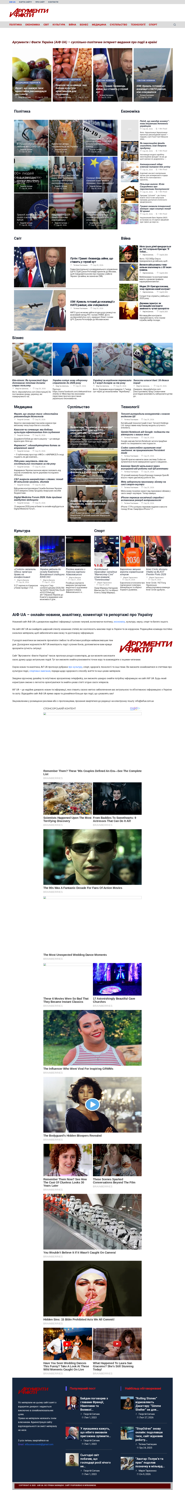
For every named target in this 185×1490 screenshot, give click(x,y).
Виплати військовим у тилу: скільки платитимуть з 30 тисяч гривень (155, 267)
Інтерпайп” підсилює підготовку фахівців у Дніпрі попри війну (90, 471)
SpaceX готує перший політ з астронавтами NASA (29, 217)
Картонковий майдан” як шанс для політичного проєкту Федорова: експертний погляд (65, 179)
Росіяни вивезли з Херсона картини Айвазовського (75, 572)
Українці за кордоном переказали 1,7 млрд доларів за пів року (112, 381)
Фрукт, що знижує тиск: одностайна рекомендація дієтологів (31, 91)
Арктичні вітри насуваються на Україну (65, 145)
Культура (59, 24)
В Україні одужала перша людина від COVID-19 (30, 145)
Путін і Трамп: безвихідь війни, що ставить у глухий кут (112, 89)
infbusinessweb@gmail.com (39, 1444)
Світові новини (105, 80)
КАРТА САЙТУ (25, 2)
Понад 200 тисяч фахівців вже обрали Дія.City (28, 180)
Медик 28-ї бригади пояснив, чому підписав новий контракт (154, 287)
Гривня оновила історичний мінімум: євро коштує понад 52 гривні (155, 208)
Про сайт (40, 2)
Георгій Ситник (24, 97)
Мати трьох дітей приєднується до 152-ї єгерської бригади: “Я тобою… (155, 249)
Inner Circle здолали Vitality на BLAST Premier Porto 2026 (156, 572)
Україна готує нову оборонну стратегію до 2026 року (70, 381)
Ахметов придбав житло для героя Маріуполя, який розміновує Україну (92, 503)
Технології (138, 24)
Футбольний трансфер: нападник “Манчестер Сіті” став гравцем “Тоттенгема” (105, 574)
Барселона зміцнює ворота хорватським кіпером (131, 572)
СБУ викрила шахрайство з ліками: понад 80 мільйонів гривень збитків (38, 480)
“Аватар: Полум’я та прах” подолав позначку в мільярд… (150, 1462)
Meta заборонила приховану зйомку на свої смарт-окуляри (143, 483)
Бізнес (84, 24)
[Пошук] (175, 25)
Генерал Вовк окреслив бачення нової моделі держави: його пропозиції (100, 180)
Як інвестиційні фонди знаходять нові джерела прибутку (153, 145)
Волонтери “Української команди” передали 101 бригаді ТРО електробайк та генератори (91, 430)
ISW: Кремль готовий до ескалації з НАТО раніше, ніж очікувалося (151, 89)
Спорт (153, 24)
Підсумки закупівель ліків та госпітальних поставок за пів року (35, 462)
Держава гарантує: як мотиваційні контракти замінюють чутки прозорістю (154, 306)
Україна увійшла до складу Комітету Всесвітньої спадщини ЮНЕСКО (52, 573)
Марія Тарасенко (104, 583)
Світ (46, 24)
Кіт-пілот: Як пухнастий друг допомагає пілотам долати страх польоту (30, 383)
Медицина (99, 24)
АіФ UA (12, 2)
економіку (119, 621)
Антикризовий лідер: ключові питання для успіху (155, 165)
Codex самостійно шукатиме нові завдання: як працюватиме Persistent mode (143, 450)
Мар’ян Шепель (148, 255)
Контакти (53, 2)
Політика (15, 24)
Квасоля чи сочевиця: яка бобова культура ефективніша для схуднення (71, 90)
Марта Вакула (79, 436)
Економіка (32, 24)
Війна (72, 24)
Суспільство (118, 24)
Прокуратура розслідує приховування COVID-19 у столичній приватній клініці (100, 142)
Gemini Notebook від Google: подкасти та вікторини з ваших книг (145, 433)
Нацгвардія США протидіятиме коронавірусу (61, 217)
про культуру (75, 667)
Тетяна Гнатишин (106, 95)
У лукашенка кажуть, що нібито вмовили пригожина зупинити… (95, 1432)
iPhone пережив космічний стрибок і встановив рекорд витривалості (142, 498)
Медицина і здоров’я (28, 83)
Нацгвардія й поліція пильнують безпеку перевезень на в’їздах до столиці (99, 216)
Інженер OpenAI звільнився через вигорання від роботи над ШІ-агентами (144, 467)
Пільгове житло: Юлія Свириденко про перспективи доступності (154, 186)
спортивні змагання (39, 671)
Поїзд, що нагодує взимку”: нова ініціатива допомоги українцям (155, 123)
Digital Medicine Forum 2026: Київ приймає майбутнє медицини (38, 498)
